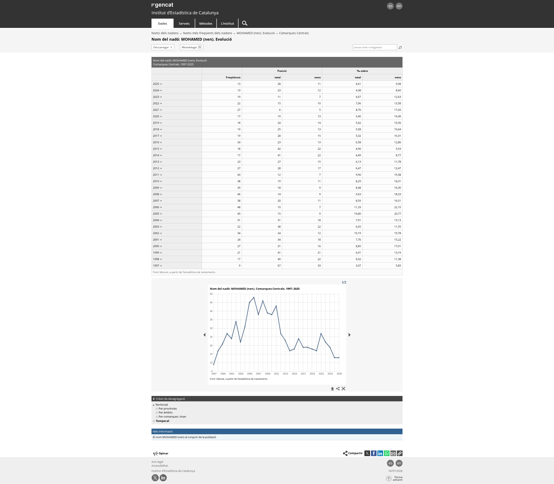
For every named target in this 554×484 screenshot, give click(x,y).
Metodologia (189, 47)
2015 (156, 149)
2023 (156, 97)
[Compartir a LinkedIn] (380, 453)
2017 (156, 136)
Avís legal (157, 462)
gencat (201, 6)
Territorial (161, 405)
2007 (156, 201)
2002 (156, 233)
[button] (400, 453)
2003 (156, 226)
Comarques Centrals (294, 33)
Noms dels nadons (165, 33)
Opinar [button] (163, 453)
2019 (156, 123)
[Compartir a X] (367, 453)
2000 (156, 246)
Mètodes (205, 23)
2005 (156, 213)
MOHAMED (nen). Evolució (256, 33)
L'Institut (227, 23)
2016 (156, 142)
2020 (156, 116)
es (390, 5)
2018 (156, 129)
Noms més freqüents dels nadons (207, 33)
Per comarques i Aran (172, 416)
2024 (156, 90)
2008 (156, 194)
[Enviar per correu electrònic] (393, 453)
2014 (156, 155)
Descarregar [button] (161, 47)
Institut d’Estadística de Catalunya (185, 13)
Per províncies (168, 408)
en (399, 5)
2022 (156, 103)
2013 (156, 162)
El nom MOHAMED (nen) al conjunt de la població (184, 437)
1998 (156, 259)
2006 (156, 207)
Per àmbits (165, 412)
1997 (156, 265)
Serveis (184, 23)
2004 (156, 220)
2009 (156, 188)
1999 (156, 252)
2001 (156, 239)
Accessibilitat (159, 466)
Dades (162, 23)
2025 (156, 84)
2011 (156, 175)
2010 (156, 181)
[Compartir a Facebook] (374, 453)
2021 (156, 110)
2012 (156, 168)
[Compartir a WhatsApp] (387, 453)
